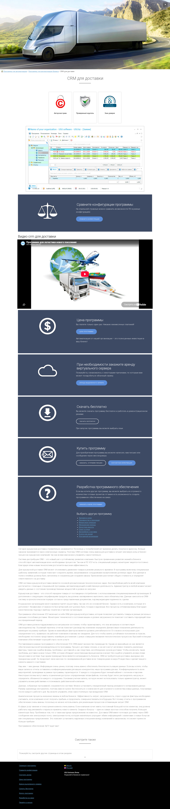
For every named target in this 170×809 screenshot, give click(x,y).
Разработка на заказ (26, 798)
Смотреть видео (25, 775)
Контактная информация (121, 463)
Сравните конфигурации (89, 219)
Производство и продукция (89, 520)
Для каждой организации (88, 536)
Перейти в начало (25, 802)
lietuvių (69, 766)
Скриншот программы (27, 766)
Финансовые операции (87, 522)
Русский (69, 768)
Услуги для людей (86, 534)
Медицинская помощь (87, 525)
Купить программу (26, 793)
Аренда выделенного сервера (91, 383)
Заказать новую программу (90, 504)
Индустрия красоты (86, 527)
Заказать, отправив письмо (91, 463)
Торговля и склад (85, 518)
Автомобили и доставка (88, 532)
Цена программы (86, 331)
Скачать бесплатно (87, 421)
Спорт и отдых (84, 529)
